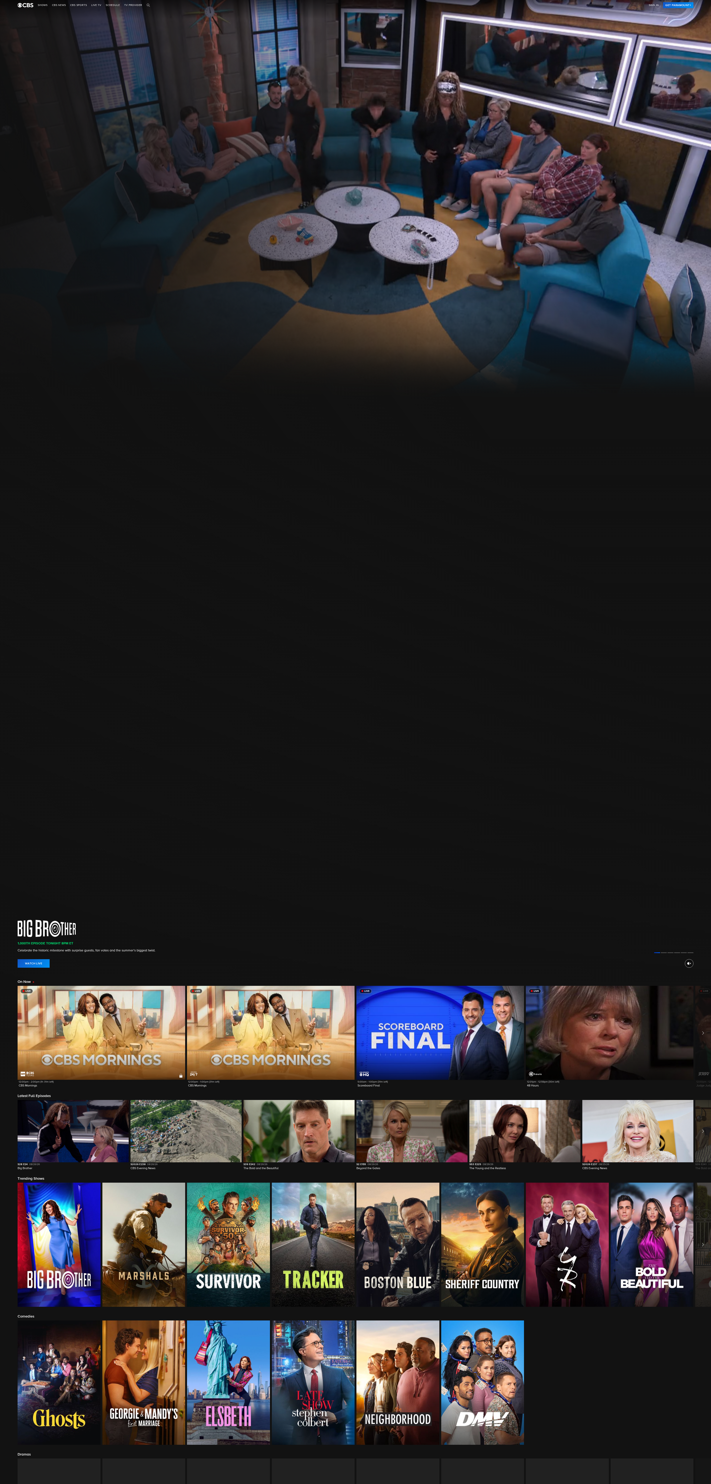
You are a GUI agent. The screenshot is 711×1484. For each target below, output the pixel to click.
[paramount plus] (25, 5)
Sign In (654, 5)
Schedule (113, 5)
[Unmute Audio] (689, 963)
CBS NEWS (59, 5)
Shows (43, 5)
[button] (101, 1039)
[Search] (148, 5)
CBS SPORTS (78, 5)
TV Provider (133, 5)
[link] (678, 5)
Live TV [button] (96, 5)
